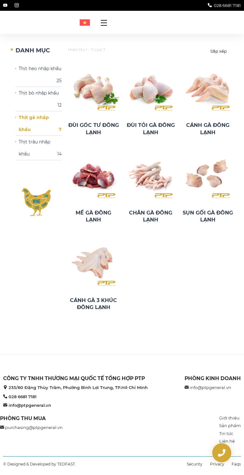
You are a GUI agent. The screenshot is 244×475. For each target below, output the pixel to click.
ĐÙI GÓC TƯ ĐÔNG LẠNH (93, 128)
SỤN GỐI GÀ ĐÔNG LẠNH (208, 216)
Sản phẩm (230, 425)
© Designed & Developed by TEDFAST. (39, 464)
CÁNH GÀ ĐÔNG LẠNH (207, 128)
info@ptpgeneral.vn (30, 405)
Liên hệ (227, 441)
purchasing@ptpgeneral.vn (34, 427)
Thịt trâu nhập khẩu (40, 148)
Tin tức (226, 433)
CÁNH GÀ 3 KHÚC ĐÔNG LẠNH (93, 303)
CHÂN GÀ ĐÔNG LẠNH (150, 216)
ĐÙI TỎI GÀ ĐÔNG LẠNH (151, 128)
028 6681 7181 (227, 5)
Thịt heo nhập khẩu (40, 74)
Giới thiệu (229, 417)
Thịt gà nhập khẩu (40, 123)
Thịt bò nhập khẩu (40, 99)
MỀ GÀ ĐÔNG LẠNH (93, 216)
